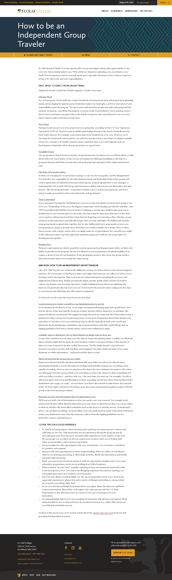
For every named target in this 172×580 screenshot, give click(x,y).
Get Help (68, 555)
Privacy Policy (116, 562)
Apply (25, 575)
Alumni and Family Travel (40, 55)
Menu (87, 55)
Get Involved (49, 575)
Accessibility (70, 559)
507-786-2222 (39, 553)
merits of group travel (103, 513)
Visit (32, 575)
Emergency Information (28, 559)
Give (38, 575)
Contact (135, 55)
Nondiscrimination (73, 563)
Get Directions (24, 553)
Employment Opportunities (30, 564)
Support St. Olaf (123, 552)
